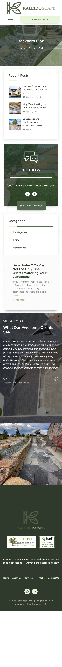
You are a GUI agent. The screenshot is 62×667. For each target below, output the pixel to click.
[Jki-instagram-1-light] (27, 194)
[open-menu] (9, 20)
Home (21, 48)
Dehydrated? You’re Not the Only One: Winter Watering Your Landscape (30, 271)
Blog (32, 48)
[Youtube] (34, 194)
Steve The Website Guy (37, 604)
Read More (20, 300)
